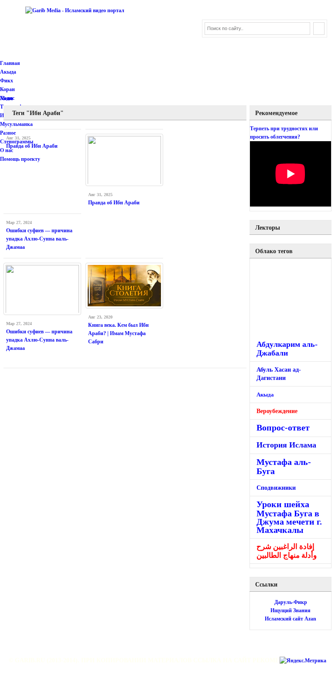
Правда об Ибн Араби (32, 146)
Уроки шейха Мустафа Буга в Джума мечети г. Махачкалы (289, 517)
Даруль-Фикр (290, 602)
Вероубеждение (276, 411)
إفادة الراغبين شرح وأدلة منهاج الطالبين (286, 550)
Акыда (8, 72)
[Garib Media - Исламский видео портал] (74, 10)
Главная (10, 63)
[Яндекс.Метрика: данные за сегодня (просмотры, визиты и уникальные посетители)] (303, 661)
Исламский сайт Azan (290, 619)
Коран (7, 89)
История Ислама (286, 445)
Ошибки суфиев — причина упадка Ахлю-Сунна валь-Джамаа (39, 238)
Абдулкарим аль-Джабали (287, 348)
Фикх (6, 81)
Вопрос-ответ (283, 427)
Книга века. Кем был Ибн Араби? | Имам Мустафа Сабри (118, 333)
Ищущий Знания (290, 610)
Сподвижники (276, 488)
